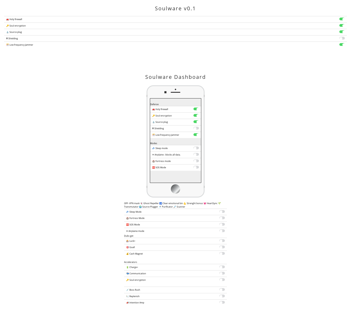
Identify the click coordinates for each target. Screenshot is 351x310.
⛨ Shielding (12, 38)
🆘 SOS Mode (159, 167)
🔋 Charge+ (132, 267)
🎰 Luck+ (130, 240)
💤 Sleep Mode (133, 211)
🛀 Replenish (133, 296)
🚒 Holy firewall (14, 19)
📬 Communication (136, 273)
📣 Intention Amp (135, 302)
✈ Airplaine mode (135, 231)
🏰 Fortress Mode (135, 218)
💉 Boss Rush (133, 289)
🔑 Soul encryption (16, 25)
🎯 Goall (130, 247)
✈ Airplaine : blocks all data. (166, 154)
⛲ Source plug (14, 32)
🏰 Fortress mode (161, 161)
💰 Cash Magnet (134, 253)
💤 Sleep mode (160, 148)
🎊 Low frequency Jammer (19, 44)
